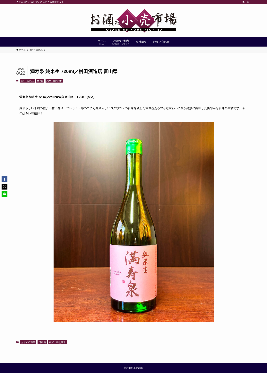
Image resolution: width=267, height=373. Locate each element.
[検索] (248, 2)
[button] (4, 179)
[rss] (243, 2)
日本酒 (40, 80)
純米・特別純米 (54, 80)
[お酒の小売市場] (133, 20)
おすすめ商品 (27, 80)
